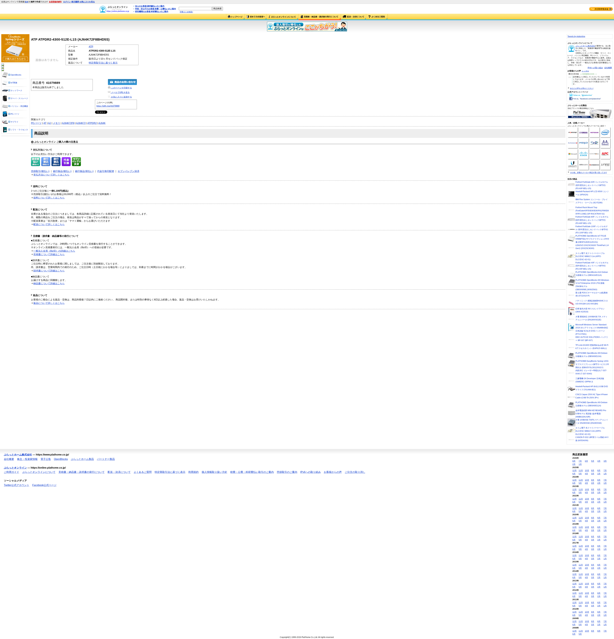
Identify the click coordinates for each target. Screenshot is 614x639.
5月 (592, 461)
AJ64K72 (81, 123)
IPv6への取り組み (595, 68)
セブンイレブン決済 (128, 171)
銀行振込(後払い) (62, 171)
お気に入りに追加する (121, 97)
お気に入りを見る (87, 2)
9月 (592, 470)
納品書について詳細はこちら (49, 283)
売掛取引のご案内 (287, 472)
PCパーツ (36, 123)
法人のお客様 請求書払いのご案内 (149, 6)
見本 (26, 2)
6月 (586, 461)
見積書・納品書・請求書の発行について (320, 17)
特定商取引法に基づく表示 (103, 62)
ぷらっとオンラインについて (283, 17)
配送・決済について (353, 17)
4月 (598, 461)
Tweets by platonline (576, 36)
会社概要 (608, 68)
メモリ (56, 123)
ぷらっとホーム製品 (82, 459)
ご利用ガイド (256, 17)
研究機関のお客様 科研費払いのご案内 (151, 11)
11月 (581, 470)
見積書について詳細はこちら (49, 254)
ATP (91, 46)
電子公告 (46, 459)
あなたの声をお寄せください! (581, 88)
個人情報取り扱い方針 (214, 472)
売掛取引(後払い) (40, 171)
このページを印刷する (121, 88)
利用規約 (193, 472)
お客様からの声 (333, 472)
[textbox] (195, 8)
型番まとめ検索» (186, 12)
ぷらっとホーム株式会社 (585, 46)
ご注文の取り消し (355, 472)
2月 (573, 464)
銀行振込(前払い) (84, 171)
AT (44, 123)
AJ (49, 123)
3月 (605, 461)
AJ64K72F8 (68, 123)
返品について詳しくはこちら (49, 303)
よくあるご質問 (377, 17)
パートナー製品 (106, 459)
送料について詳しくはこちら (49, 197)
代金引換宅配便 (105, 171)
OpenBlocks (61, 459)
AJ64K (102, 123)
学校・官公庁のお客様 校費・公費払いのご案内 (155, 9)
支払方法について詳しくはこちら (51, 174)
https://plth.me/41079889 (107, 106)
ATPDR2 (92, 123)
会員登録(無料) (55, 2)
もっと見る (585, 71)
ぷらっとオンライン (15, 467)
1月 (580, 464)
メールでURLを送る (120, 92)
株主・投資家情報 (27, 459)
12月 (574, 470)
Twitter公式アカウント (16, 485)
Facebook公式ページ (44, 485)
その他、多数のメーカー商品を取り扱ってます (588, 172)
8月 (573, 461)
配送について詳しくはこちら (49, 224)
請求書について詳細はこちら (49, 270)
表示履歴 (75, 2)
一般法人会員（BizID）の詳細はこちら (54, 251)
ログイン (67, 2)
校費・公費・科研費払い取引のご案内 (252, 472)
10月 (587, 470)
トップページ (235, 17)
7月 (580, 461)
